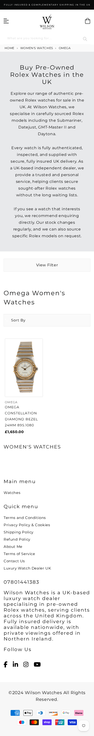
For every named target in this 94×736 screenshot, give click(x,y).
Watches (12, 492)
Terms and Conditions (25, 517)
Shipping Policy (19, 532)
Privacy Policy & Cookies (27, 525)
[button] (15, 320)
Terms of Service (19, 553)
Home (9, 48)
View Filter (47, 265)
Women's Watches (36, 48)
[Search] (85, 39)
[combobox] (47, 39)
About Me (13, 546)
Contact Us (14, 561)
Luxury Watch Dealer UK (27, 568)
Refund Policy (17, 539)
